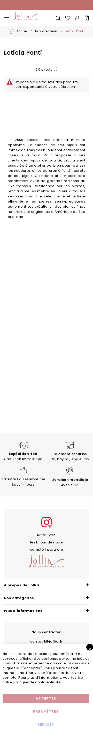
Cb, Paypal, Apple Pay (69, 457)
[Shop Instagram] (46, 527)
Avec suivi (69, 482)
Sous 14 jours (23, 482)
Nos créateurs (47, 31)
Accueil (22, 31)
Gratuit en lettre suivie (23, 456)
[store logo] (25, 16)
